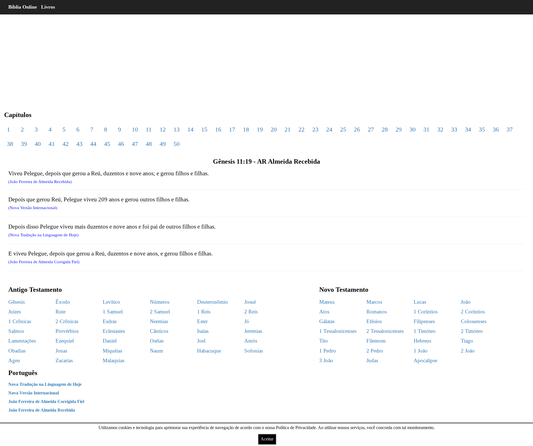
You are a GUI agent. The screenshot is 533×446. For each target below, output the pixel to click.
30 (412, 129)
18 (246, 129)
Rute (61, 312)
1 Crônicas (19, 321)
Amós (250, 341)
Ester (202, 321)
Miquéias (112, 351)
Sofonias (253, 351)
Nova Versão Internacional (33, 393)
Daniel (110, 341)
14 (190, 129)
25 (343, 129)
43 (79, 143)
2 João (468, 351)
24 (329, 129)
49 (163, 143)
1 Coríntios (426, 312)
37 (510, 129)
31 (426, 129)
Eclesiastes (114, 331)
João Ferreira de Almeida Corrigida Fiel (46, 401)
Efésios (374, 321)
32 (440, 129)
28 (385, 129)
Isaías (202, 331)
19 (260, 129)
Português (22, 372)
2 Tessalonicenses (385, 331)
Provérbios (67, 331)
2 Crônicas (67, 321)
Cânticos (159, 331)
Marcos (374, 302)
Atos (324, 312)
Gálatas (327, 321)
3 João (326, 360)
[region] (266, 58)
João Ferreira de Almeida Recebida (41, 410)
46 (121, 143)
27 (371, 129)
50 (177, 143)
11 (149, 129)
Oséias (157, 341)
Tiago (467, 341)
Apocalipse (425, 360)
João (466, 302)
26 (357, 129)
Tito (323, 341)
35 (482, 129)
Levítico (111, 302)
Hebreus (422, 341)
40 (38, 143)
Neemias (159, 321)
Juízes (14, 312)
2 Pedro (374, 351)
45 (107, 143)
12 (163, 129)
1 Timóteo (425, 331)
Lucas (420, 302)
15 (204, 129)
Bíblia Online (22, 7)
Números (159, 302)
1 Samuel (113, 312)
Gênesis (16, 302)
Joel (201, 341)
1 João (421, 351)
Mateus (327, 302)
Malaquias (113, 360)
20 (274, 129)
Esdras (110, 321)
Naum (156, 351)
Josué (250, 302)
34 (468, 129)
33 (454, 129)
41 (52, 143)
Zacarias (64, 360)
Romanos (376, 312)
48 (149, 143)
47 (135, 143)
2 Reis (251, 312)
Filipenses (424, 321)
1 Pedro (327, 351)
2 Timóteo (472, 331)
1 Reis (203, 312)
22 (301, 129)
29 (399, 129)
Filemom (376, 341)
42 (65, 143)
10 (135, 129)
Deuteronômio (212, 302)
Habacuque (209, 351)
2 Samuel (160, 312)
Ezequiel (65, 341)
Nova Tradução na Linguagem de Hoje (45, 384)
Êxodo (63, 302)
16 (218, 129)
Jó (246, 321)
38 (10, 143)
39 (24, 143)
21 (288, 129)
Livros (48, 7)
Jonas (61, 351)
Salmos (16, 331)
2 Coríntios (473, 312)
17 (232, 129)
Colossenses (473, 321)
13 (177, 129)
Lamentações (22, 341)
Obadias (17, 351)
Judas (372, 360)
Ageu (14, 360)
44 (93, 143)
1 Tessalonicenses (337, 331)
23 (315, 129)
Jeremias (253, 331)
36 (496, 129)
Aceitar (267, 439)
